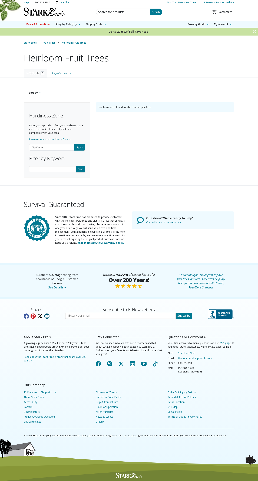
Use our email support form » (195, 358)
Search (156, 12)
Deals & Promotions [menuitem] (38, 24)
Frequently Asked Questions (39, 416)
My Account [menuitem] (221, 24)
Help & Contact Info (107, 402)
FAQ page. (225, 343)
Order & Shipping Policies (182, 392)
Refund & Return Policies (182, 397)
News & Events (104, 416)
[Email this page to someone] (46, 316)
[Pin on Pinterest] (33, 316)
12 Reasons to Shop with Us (218, 2)
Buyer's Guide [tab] (61, 73)
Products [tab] (35, 73)
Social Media (175, 411)
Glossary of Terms (106, 392)
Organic (100, 421)
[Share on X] (40, 316)
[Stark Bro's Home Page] (44, 12)
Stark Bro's (30, 42)
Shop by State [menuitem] (94, 24)
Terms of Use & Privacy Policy (185, 416)
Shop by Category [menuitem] (66, 24)
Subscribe (183, 316)
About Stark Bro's (34, 397)
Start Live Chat (186, 353)
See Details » (57, 287)
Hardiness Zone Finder (108, 397)
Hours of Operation (107, 407)
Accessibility (30, 402)
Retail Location (176, 402)
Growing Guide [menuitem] (196, 24)
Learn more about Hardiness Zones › (50, 139)
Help (26, 2)
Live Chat (64, 2)
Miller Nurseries (104, 411)
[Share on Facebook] (26, 316)
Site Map (173, 407)
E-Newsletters (32, 411)
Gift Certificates (32, 421)
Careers (28, 407)
